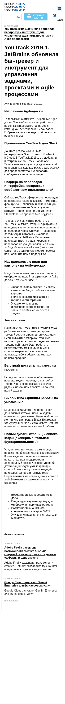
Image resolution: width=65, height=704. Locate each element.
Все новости (11, 600)
